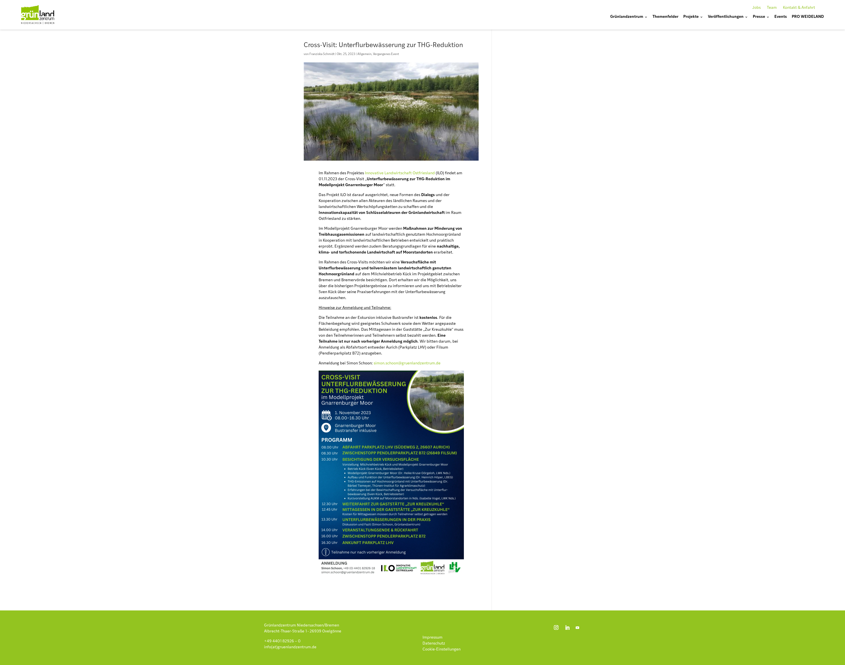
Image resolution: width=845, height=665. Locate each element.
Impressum (432, 638)
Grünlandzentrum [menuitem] (626, 17)
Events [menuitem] (780, 17)
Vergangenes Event (386, 54)
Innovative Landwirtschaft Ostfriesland (400, 173)
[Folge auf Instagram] (556, 627)
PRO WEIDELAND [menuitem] (808, 17)
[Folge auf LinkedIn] (567, 627)
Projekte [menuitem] (691, 17)
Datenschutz (433, 644)
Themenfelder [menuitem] (665, 17)
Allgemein (364, 54)
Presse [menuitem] (759, 17)
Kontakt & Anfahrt (799, 8)
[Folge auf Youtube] (577, 627)
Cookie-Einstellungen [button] (441, 650)
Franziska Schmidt (321, 54)
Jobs (756, 8)
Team (772, 8)
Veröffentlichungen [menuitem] (726, 17)
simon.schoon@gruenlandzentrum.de (407, 364)
